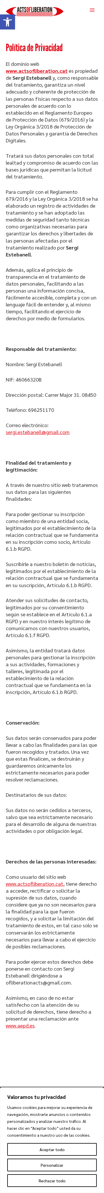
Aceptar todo (52, 1149)
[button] (7, 21)
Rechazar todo (52, 1180)
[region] (52, 1140)
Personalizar (52, 1165)
